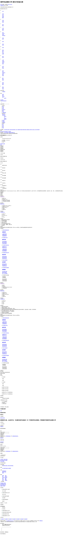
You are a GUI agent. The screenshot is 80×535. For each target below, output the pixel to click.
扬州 (3, 83)
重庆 (3, 17)
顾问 (3, 106)
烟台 (3, 84)
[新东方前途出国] (3, 100)
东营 (3, 22)
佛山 (3, 25)
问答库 (3, 121)
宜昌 (3, 82)
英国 (6, 129)
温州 (3, 70)
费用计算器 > (2, 290)
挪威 (6, 131)
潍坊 (3, 74)
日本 (16, 129)
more (1, 410)
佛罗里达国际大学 (12, 132)
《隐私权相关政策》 (15, 451)
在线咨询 (1, 425)
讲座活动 (3, 109)
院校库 (7, 132)
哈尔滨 (3, 33)
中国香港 (3, 91)
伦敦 (3, 94)
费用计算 (3, 114)
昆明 (3, 41)
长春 (3, 13)
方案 (3, 107)
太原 (3, 66)
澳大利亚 (11, 129)
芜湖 (3, 75)
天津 (3, 68)
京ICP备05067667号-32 (10, 520)
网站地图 (2, 461)
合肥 (3, 34)
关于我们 (1, 99)
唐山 (3, 67)
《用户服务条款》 (8, 451)
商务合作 (3, 460)
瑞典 (3, 131)
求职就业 (3, 122)
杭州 (3, 32)
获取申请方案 (2, 149)
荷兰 (31, 129)
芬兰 (8, 131)
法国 (30, 129)
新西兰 (14, 129)
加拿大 (5, 98)
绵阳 (3, 47)
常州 (3, 15)
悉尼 (3, 95)
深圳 (3, 63)
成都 (3, 16)
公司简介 (1, 459)
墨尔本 (3, 96)
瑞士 (1, 131)
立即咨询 (1, 422)
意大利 (36, 129)
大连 (3, 20)
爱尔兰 (34, 129)
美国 (5, 129)
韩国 (23, 129)
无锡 (3, 73)
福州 (3, 24)
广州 (3, 28)
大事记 (5, 459)
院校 (3, 108)
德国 (25, 129)
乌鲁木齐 (3, 72)
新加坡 (21, 129)
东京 (3, 97)
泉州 (3, 57)
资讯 (3, 111)
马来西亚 (27, 129)
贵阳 (3, 29)
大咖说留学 (2, 5)
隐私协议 (41, 520)
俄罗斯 (10, 131)
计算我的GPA (2, 212)
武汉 (3, 71)
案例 (3, 110)
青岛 (3, 56)
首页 (1, 4)
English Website (9, 4)
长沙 (3, 14)
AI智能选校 (4, 112)
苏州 (3, 62)
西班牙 (38, 129)
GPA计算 (3, 115)
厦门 (3, 78)
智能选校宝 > (2, 196)
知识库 (3, 120)
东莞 (3, 21)
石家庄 (3, 61)
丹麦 (4, 131)
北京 (3, 11)
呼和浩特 (3, 35)
